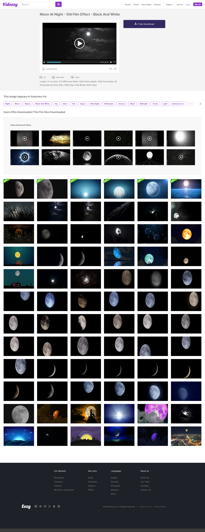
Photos (136, 4)
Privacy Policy (160, 506)
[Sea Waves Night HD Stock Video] (119, 211)
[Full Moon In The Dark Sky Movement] (186, 256)
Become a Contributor (64, 490)
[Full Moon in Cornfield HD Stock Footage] (52, 279)
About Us (145, 477)
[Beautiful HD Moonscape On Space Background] (152, 189)
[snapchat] (54, 506)
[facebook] (36, 506)
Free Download (146, 24)
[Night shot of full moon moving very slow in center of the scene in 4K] (119, 346)
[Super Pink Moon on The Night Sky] (152, 414)
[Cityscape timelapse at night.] (186, 436)
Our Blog (145, 486)
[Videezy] (10, 5)
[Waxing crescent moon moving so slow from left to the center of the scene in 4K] (52, 391)
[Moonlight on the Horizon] (119, 414)
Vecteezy (58, 481)
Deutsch (115, 490)
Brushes (157, 4)
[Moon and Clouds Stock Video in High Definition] (186, 211)
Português (115, 486)
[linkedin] (59, 506)
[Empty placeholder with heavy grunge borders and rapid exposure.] (118, 139)
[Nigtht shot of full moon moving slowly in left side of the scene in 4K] (152, 324)
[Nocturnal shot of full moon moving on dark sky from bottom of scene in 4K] (152, 279)
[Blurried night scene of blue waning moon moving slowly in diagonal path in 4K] (152, 391)
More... (114, 494)
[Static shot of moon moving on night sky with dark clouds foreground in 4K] (119, 279)
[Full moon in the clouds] (52, 436)
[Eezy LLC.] (26, 506)
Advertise (92, 481)
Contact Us (146, 490)
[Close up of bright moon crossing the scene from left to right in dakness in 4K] (52, 346)
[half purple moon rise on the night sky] (152, 436)
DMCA (91, 490)
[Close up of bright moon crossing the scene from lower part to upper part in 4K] (18, 346)
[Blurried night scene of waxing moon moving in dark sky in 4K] (186, 391)
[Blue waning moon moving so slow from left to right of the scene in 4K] (85, 391)
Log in (188, 4)
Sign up (198, 4)
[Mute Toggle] (111, 62)
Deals (90, 477)
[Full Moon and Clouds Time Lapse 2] (52, 234)
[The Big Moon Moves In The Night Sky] (18, 414)
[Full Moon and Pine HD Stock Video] (119, 234)
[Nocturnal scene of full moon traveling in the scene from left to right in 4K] (152, 346)
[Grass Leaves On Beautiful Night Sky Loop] (85, 189)
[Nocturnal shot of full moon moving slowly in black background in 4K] (119, 324)
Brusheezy (59, 477)
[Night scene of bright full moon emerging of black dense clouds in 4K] (85, 324)
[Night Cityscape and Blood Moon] (18, 234)
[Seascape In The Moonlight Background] (186, 189)
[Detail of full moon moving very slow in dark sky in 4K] (85, 346)
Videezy (58, 486)
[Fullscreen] (115, 62)
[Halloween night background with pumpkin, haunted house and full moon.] (18, 279)
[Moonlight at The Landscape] (119, 436)
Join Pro (180, 4)
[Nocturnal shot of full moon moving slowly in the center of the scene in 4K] (186, 324)
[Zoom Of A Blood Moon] (186, 234)
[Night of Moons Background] (152, 234)
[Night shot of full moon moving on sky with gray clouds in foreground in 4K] (186, 279)
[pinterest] (45, 506)
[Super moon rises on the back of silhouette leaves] (152, 256)
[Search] (58, 4)
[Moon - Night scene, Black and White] (85, 211)
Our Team (145, 481)
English (114, 477)
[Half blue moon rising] (119, 256)
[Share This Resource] (115, 69)
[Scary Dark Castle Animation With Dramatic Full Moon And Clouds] (85, 414)
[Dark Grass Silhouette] (18, 211)
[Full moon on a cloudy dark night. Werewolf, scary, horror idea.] (181, 158)
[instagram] (49, 506)
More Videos (146, 4)
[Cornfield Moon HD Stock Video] (152, 211)
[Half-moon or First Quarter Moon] (18, 189)
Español (114, 481)
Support (91, 486)
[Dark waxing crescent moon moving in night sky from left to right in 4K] (85, 369)
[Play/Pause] (44, 62)
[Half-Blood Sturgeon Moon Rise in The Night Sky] (52, 414)
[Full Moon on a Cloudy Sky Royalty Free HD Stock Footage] (186, 414)
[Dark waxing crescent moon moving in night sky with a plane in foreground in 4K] (152, 369)
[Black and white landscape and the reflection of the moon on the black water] (87, 158)
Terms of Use (145, 506)
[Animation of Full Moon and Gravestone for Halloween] (85, 436)
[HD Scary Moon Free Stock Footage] (85, 279)
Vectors (128, 4)
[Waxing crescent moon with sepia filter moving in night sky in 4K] (186, 369)
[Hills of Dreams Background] (18, 436)
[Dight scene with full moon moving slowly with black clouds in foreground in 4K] (52, 324)
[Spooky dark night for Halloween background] (18, 256)
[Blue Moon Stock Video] (52, 211)
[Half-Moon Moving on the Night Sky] (85, 234)
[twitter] (40, 506)
